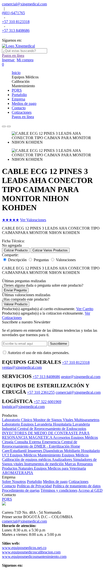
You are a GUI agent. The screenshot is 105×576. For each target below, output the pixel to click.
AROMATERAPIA (17, 473)
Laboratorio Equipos (18, 424)
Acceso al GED (90, 490)
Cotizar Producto (16, 250)
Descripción (17, 260)
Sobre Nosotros (14, 481)
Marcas (71, 464)
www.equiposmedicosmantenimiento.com (34, 556)
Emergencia (51, 442)
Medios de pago (55, 481)
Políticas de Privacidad (34, 486)
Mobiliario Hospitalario (82, 451)
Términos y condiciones (59, 490)
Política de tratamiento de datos (77, 486)
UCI (6, 455)
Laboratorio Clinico (17, 420)
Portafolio (34, 481)
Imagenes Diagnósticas (46, 451)
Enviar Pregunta (15, 290)
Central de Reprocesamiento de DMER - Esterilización (39, 444)
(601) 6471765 (13, 13)
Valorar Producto (15, 304)
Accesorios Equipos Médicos (75, 437)
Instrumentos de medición (44, 464)
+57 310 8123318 (16, 22)
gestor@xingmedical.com (80, 377)
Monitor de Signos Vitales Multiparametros (66, 420)
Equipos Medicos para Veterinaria (60, 468)
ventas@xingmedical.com (22, 367)
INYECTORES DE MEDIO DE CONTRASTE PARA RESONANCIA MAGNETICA (46, 435)
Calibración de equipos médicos (27, 459)
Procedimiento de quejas (21, 490)
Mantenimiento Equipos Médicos (63, 455)
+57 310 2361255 (41, 392)
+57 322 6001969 (47, 402)
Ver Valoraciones (33, 220)
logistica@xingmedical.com (23, 406)
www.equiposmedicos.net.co (24, 548)
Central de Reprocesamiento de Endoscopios (51, 429)
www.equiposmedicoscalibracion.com (31, 552)
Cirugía (8, 442)
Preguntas (41, 260)
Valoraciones (66, 260)
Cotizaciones (78, 481)
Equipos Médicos (24, 455)
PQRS (7, 499)
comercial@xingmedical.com (24, 4)
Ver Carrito (84, 309)
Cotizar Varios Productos (50, 250)
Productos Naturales (18, 468)
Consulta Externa (28, 442)
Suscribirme (58, 343)
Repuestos (85, 464)
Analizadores (62, 459)
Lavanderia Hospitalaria (54, 424)
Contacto (9, 486)
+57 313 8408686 (16, 30)
